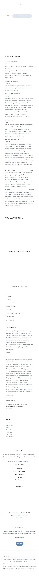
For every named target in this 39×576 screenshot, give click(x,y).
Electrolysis (10, 303)
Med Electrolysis (19, 287)
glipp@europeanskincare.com (14, 406)
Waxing (8, 310)
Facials (8, 299)
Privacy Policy (26, 461)
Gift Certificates (19, 471)
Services (19, 468)
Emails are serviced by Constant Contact (26, 568)
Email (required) (19, 537)
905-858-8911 (10, 408)
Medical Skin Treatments (19, 252)
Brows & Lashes (11, 306)
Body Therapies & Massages (14, 313)
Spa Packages (10, 320)
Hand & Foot (10, 316)
